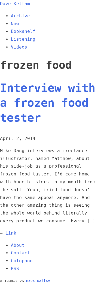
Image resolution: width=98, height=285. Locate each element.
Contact (20, 252)
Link (10, 233)
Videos (19, 47)
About (17, 245)
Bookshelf (23, 31)
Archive (20, 15)
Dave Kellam (15, 3)
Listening (23, 39)
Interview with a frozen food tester (47, 102)
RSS (15, 268)
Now (15, 23)
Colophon (22, 260)
